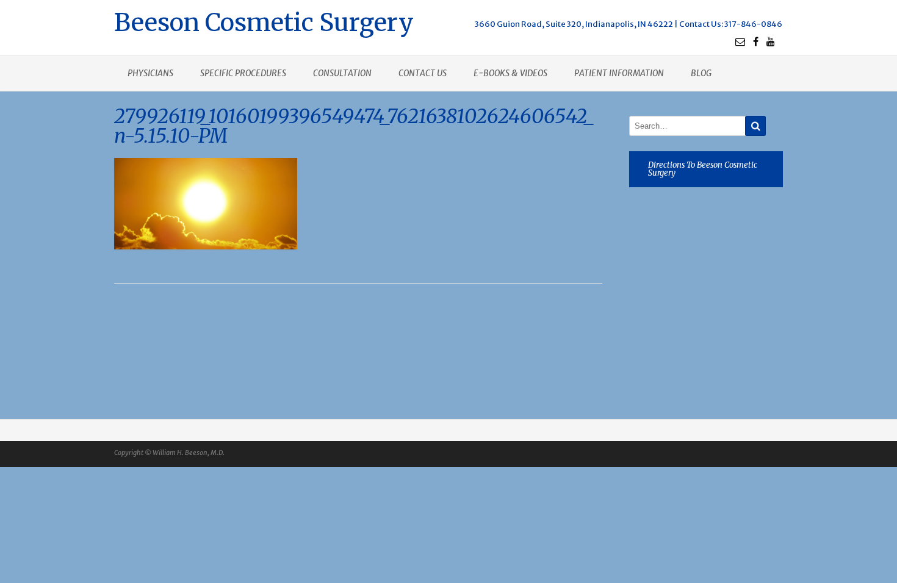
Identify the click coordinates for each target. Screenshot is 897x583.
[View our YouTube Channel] (770, 41)
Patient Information (619, 73)
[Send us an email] (740, 41)
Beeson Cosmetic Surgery (264, 21)
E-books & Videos (510, 73)
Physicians (150, 73)
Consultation (342, 73)
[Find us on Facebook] (755, 41)
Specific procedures (243, 73)
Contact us (422, 73)
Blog (701, 73)
